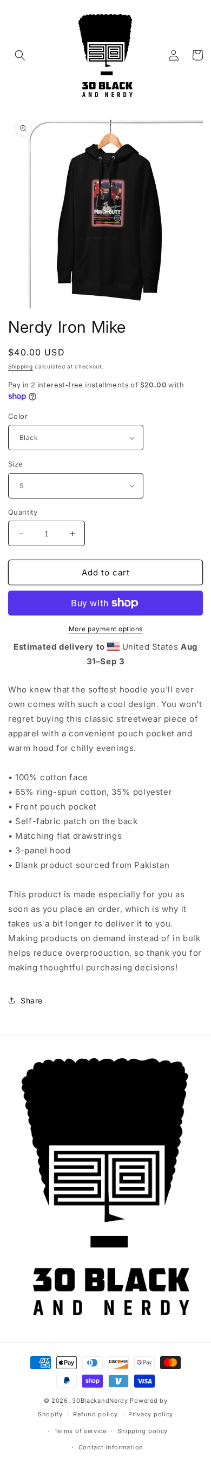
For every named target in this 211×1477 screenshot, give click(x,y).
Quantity (22, 512)
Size (15, 463)
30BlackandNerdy (100, 1400)
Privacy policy (150, 1414)
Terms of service (80, 1431)
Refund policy (95, 1414)
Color (18, 416)
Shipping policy (142, 1431)
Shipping (20, 366)
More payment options (106, 629)
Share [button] (32, 1000)
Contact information (110, 1447)
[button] (20, 55)
